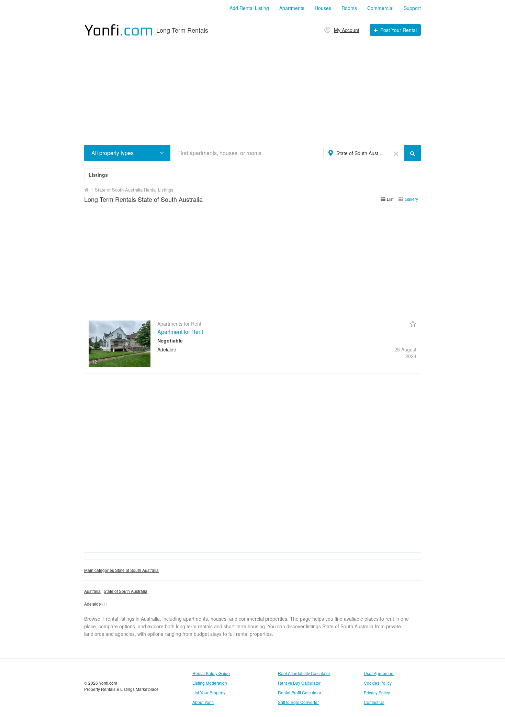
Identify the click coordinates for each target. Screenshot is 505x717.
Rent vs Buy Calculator (299, 683)
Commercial (380, 7)
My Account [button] (346, 29)
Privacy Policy (377, 692)
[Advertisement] (252, 88)
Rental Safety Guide (211, 673)
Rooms (349, 7)
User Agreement (379, 673)
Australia (92, 591)
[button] (162, 153)
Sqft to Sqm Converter (298, 702)
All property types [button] (112, 153)
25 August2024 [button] (405, 352)
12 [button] (94, 362)
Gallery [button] (411, 199)
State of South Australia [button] (360, 153)
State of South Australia (125, 591)
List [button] (390, 199)
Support (412, 7)
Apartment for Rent (180, 332)
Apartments (291, 7)
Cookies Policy (378, 683)
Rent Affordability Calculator (304, 673)
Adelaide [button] (92, 604)
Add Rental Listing (249, 7)
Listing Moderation (209, 683)
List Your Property (208, 692)
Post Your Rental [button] (398, 29)
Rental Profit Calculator (299, 692)
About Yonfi (203, 702)
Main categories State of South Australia (121, 570)
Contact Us (374, 702)
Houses (323, 7)
